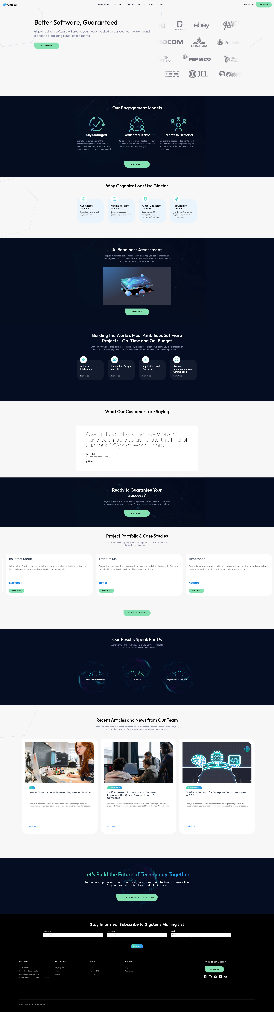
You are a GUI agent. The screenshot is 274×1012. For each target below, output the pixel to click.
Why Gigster (103, 5)
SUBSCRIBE (137, 946)
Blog (151, 5)
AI (109, 788)
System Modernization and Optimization (34, 977)
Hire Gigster (264, 5)
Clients (141, 5)
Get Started (46, 46)
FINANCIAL (12, 583)
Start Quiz (137, 312)
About (160, 5)
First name (47, 931)
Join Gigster (249, 5)
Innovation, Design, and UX (29, 971)
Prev (129, 603)
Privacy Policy (201, 938)
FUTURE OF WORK (35, 788)
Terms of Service (211, 938)
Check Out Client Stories (137, 613)
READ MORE (14, 591)
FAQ (91, 968)
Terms (36, 1004)
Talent (131, 5)
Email (173, 931)
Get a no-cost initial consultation (137, 897)
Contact (93, 974)
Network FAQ (94, 971)
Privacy (43, 1004)
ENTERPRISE (192, 583)
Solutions (117, 5)
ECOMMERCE (103, 583)
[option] (47, 575)
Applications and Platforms (29, 974)
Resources (129, 971)
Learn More (84, 376)
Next (144, 603)
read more (31, 826)
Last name (112, 931)
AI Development (25, 968)
